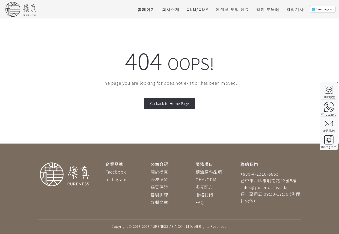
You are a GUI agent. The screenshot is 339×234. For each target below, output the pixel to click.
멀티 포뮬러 (268, 9)
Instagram (116, 179)
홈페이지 (146, 9)
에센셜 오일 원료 (232, 9)
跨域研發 (159, 179)
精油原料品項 (209, 172)
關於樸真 (159, 172)
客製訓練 (159, 195)
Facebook (116, 172)
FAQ (200, 202)
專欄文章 (159, 202)
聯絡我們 (204, 195)
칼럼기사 (295, 9)
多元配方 (204, 187)
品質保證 (159, 187)
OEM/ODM (198, 9)
